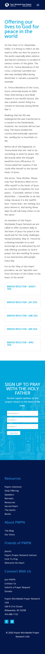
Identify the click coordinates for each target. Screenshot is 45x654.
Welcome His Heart (14, 562)
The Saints (10, 510)
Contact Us (10, 583)
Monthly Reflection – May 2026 (22, 329)
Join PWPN (10, 579)
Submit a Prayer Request (17, 587)
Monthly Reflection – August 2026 (21, 287)
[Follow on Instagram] (12, 622)
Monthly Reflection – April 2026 (20, 343)
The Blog (9, 530)
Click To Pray (11, 559)
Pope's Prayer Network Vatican (21, 555)
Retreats (9, 498)
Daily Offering (12, 490)
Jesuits (8, 551)
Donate (8, 591)
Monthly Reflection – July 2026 (22, 302)
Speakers (9, 494)
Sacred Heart (11, 506)
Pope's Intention (13, 486)
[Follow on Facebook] (6, 622)
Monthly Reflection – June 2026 (22, 315)
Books (8, 513)
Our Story (10, 534)
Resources (10, 502)
